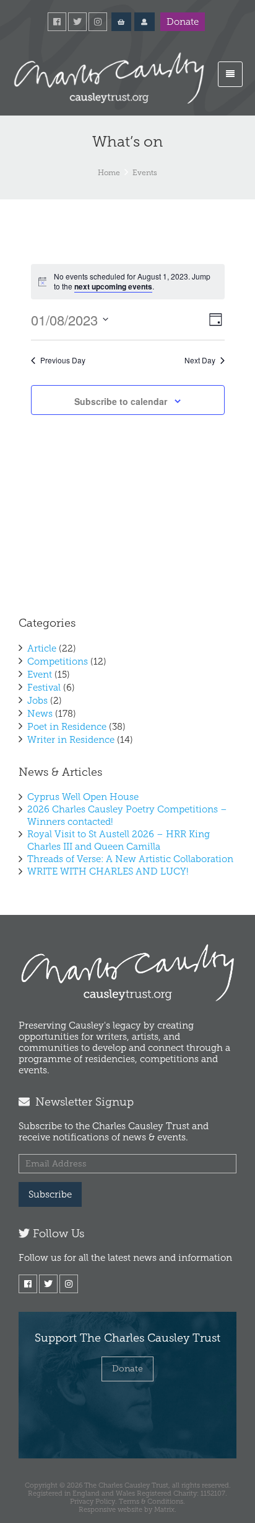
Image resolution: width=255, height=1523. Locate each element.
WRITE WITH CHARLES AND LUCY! (108, 871)
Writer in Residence (71, 740)
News (40, 714)
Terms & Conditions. (152, 1501)
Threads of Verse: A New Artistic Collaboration (130, 859)
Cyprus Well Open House (83, 797)
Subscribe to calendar (120, 401)
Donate (182, 22)
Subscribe (50, 1194)
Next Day (199, 360)
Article (41, 648)
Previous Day (62, 360)
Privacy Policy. (93, 1501)
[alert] (128, 281)
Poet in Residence (66, 727)
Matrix (164, 1509)
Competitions (57, 661)
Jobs (37, 701)
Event (39, 675)
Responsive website (110, 1509)
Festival (44, 688)
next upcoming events (113, 286)
